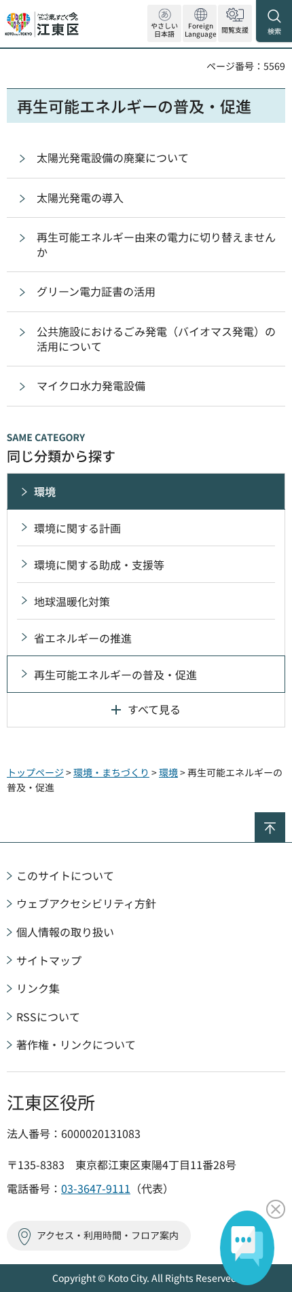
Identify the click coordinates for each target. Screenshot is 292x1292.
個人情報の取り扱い (65, 932)
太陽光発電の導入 (80, 197)
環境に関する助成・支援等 (99, 564)
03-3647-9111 (95, 1188)
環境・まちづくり (111, 772)
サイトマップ (48, 960)
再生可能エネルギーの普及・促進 (115, 674)
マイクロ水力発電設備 (91, 385)
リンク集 (38, 988)
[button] (200, 23)
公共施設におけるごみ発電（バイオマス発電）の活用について (156, 338)
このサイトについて (65, 875)
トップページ (35, 772)
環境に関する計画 (77, 528)
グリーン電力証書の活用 (96, 291)
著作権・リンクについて (76, 1044)
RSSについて (48, 1016)
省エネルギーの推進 (83, 638)
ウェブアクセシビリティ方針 (86, 903)
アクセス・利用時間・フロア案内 (108, 1235)
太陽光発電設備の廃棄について (113, 157)
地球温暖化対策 (72, 601)
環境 (45, 491)
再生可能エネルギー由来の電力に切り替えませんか (156, 244)
